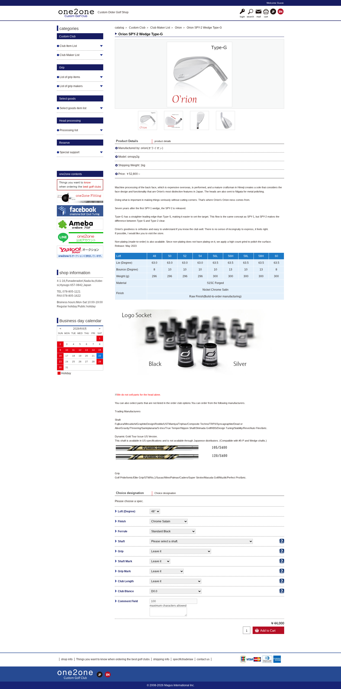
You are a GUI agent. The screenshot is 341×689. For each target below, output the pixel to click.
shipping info (161, 659)
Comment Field (128, 601)
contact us (203, 659)
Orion (178, 27)
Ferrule (122, 531)
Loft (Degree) (126, 511)
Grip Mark (124, 571)
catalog (119, 27)
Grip (120, 551)
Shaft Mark (125, 561)
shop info (67, 659)
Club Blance (126, 591)
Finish (122, 521)
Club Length (126, 581)
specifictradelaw (183, 659)
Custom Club (137, 27)
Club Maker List (160, 27)
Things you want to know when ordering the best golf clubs (113, 659)
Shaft (121, 541)
